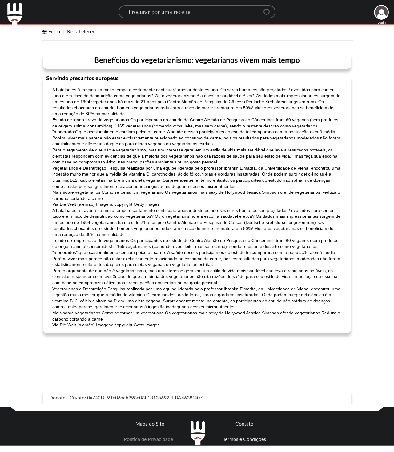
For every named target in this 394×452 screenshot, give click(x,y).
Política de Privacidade (148, 439)
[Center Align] (268, 9)
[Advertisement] (197, 353)
